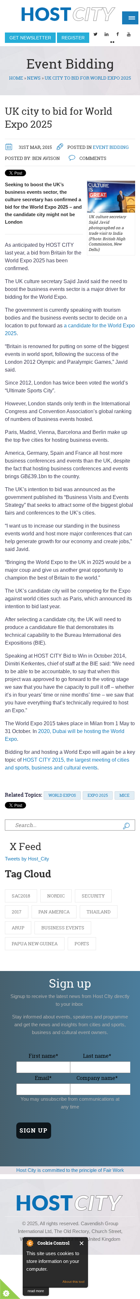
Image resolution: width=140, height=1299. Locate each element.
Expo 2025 (98, 795)
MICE (124, 795)
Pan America (54, 912)
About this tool (73, 1281)
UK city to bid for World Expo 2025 (58, 118)
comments (92, 158)
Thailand (99, 912)
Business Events (62, 928)
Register (73, 37)
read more (36, 1291)
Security (93, 896)
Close (82, 1243)
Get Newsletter (30, 37)
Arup (18, 928)
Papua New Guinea (35, 943)
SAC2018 (21, 896)
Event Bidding (111, 147)
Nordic (56, 896)
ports (82, 943)
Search (126, 826)
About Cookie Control (29, 1243)
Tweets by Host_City (27, 858)
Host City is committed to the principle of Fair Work (70, 1170)
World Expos (62, 795)
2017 (16, 912)
